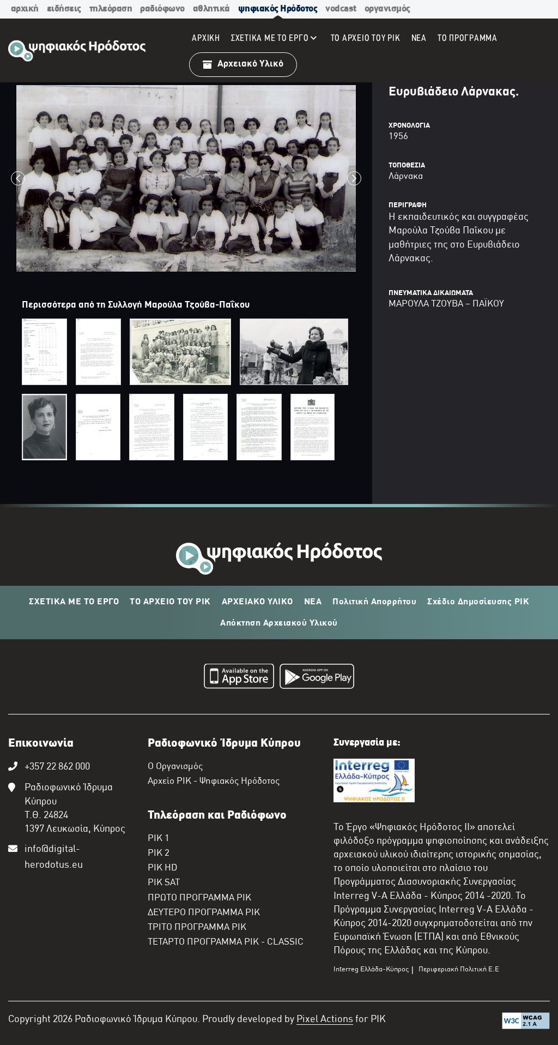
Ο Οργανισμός (175, 766)
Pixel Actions (324, 1019)
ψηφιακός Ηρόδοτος (278, 9)
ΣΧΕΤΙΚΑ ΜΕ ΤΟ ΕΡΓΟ (74, 602)
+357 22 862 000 (57, 767)
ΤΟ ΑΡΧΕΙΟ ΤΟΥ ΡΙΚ (170, 602)
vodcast (340, 9)
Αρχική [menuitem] (206, 38)
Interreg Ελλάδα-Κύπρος (371, 969)
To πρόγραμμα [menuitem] (468, 38)
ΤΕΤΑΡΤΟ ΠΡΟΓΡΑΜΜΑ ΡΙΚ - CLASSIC (226, 942)
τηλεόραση (110, 9)
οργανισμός (387, 9)
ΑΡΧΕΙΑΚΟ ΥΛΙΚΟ (257, 602)
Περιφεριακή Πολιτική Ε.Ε (458, 969)
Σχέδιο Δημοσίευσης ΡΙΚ (478, 602)
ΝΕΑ (313, 602)
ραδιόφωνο (162, 9)
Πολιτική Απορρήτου (374, 602)
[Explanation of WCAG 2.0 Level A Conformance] (526, 1023)
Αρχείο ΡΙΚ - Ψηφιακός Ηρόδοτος (214, 781)
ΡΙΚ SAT (164, 883)
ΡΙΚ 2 (158, 853)
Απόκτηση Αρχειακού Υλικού (279, 623)
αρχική (25, 9)
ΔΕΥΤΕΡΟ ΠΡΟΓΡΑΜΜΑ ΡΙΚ (204, 913)
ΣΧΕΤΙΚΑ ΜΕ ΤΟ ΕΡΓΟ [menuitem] (270, 38)
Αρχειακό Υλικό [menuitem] (250, 64)
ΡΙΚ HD (162, 868)
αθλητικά (211, 9)
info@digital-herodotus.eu (54, 857)
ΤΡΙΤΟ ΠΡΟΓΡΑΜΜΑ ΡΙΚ (197, 927)
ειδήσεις (64, 9)
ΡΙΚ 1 (158, 838)
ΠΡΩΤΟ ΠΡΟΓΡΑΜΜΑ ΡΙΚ (199, 898)
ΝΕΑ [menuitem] (419, 38)
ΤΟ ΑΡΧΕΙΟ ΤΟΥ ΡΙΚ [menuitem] (366, 38)
